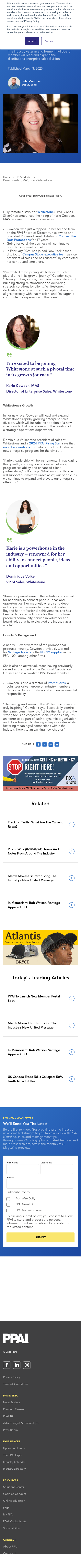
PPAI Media (24, 177)
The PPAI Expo (12, 1455)
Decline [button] (49, 41)
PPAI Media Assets (14, 1521)
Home (7, 177)
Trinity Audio (40, 195)
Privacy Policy (11, 1377)
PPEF (6, 1507)
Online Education (14, 1500)
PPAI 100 (8, 1416)
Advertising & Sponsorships (20, 1423)
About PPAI (10, 1546)
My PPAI (8, 1514)
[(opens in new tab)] (40, 790)
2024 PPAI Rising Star (45, 443)
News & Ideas (11, 1402)
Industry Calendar (14, 1462)
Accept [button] (32, 41)
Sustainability (11, 1528)
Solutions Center (13, 1487)
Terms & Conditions (15, 1384)
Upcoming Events (14, 1448)
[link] (40, 824)
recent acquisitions (16, 447)
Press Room (10, 1430)
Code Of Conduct (14, 1494)
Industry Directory (14, 1468)
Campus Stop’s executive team (44, 254)
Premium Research (14, 1409)
